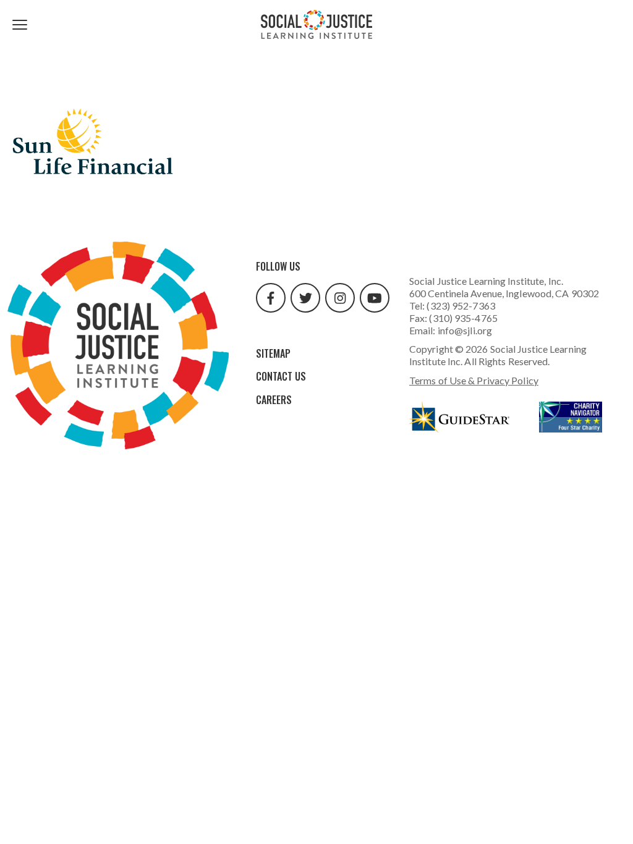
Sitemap (273, 353)
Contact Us (281, 376)
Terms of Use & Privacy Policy (473, 380)
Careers (274, 399)
